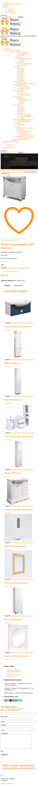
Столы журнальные (25, 63)
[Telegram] (21, 700)
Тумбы (21, 78)
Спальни (18, 104)
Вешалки (22, 98)
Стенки (21, 62)
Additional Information (11, 271)
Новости (11, 10)
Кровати (22, 71)
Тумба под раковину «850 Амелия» (18, 510)
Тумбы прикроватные (26, 116)
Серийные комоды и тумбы (28, 83)
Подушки (22, 55)
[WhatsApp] (18, 700)
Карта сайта (12, 676)
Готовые (21, 124)
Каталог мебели (13, 670)
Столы (21, 76)
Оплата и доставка (10, 12)
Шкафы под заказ (24, 88)
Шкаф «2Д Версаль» (12, 363)
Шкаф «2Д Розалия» (12, 473)
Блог (5, 7)
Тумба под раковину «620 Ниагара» (18, 436)
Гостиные (18, 57)
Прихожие (18, 96)
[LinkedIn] (13, 700)
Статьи (10, 9)
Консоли (22, 129)
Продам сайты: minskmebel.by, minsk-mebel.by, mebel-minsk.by (19, 766)
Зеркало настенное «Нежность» (17, 656)
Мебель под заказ (20, 85)
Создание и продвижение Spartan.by (12, 708)
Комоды (21, 70)
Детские (18, 67)
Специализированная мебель (24, 119)
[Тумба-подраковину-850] (14, 201)
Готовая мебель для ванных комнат (12, 172)
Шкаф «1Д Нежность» (13, 619)
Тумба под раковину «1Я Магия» (17, 326)
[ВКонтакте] (5, 700)
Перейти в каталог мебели (20, 139)
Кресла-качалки (24, 93)
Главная (6, 2)
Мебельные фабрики (14, 671)
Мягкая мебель (20, 90)
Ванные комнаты (30, 170)
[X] (11, 700)
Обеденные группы (25, 131)
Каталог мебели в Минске (12, 4)
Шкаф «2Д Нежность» (13, 400)
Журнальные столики (26, 128)
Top (2, 758)
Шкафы (21, 80)
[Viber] (16, 700)
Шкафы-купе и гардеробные (24, 136)
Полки (21, 73)
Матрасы (22, 111)
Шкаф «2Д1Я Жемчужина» (15, 546)
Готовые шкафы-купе (26, 137)
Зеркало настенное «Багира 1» (16, 583)
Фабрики (7, 5)
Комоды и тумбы (20, 81)
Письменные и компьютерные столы (26, 133)
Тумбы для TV (23, 65)
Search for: (4, 15)
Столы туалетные (24, 114)
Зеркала (21, 68)
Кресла (21, 91)
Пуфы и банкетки (24, 95)
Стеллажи (22, 75)
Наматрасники (23, 53)
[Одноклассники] (8, 700)
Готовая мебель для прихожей (25, 100)
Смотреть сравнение (7, 783)
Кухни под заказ (24, 86)
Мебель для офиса (25, 121)
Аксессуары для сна (21, 52)
